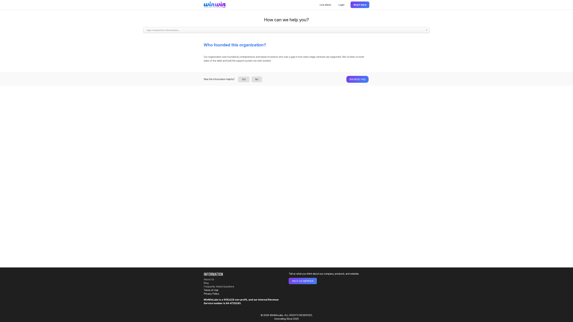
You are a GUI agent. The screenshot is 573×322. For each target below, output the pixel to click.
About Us (209, 279)
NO (256, 79)
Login (341, 4)
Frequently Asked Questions (219, 286)
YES (244, 79)
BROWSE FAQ (357, 79)
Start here (359, 4)
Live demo (325, 4)
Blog (206, 282)
